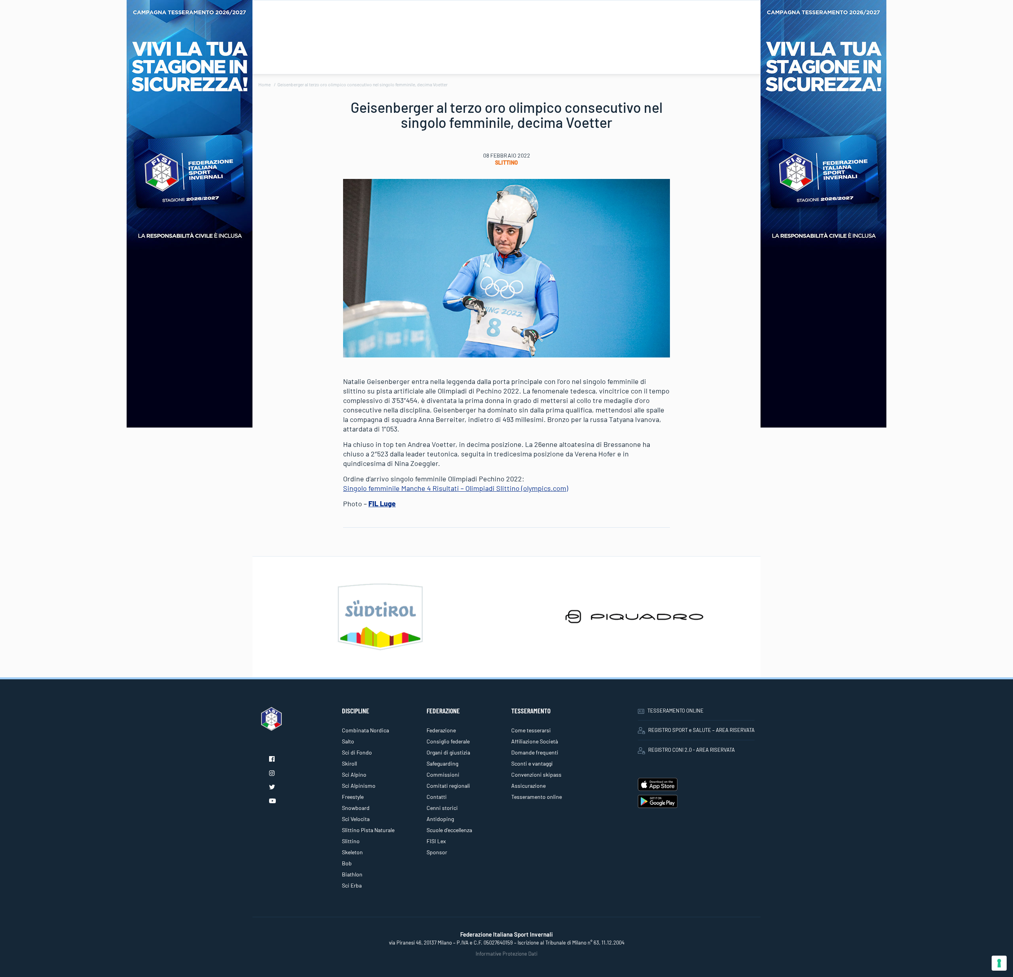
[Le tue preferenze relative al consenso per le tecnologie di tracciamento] (999, 963)
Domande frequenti (534, 752)
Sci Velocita (356, 818)
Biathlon (352, 874)
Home (264, 84)
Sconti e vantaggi (532, 763)
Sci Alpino (354, 774)
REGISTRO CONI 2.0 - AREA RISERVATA (691, 750)
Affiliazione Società (534, 741)
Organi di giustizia (448, 752)
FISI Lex (436, 841)
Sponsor (437, 852)
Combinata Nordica (365, 730)
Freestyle (353, 796)
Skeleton (352, 852)
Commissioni (443, 774)
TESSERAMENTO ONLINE (675, 710)
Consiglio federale (448, 741)
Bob (347, 863)
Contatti (437, 796)
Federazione (441, 730)
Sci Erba (352, 885)
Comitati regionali (448, 785)
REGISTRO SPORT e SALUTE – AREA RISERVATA (701, 730)
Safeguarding (442, 763)
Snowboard (356, 807)
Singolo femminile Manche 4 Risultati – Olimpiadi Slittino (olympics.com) (455, 488)
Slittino (506, 162)
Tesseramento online (536, 796)
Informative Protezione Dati (506, 953)
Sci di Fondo (357, 752)
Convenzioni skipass (536, 774)
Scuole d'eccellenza (449, 830)
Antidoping (440, 818)
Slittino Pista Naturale (368, 830)
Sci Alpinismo (359, 785)
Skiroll (349, 763)
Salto (348, 741)
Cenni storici (442, 807)
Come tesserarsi (531, 730)
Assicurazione (528, 785)
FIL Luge (382, 503)
